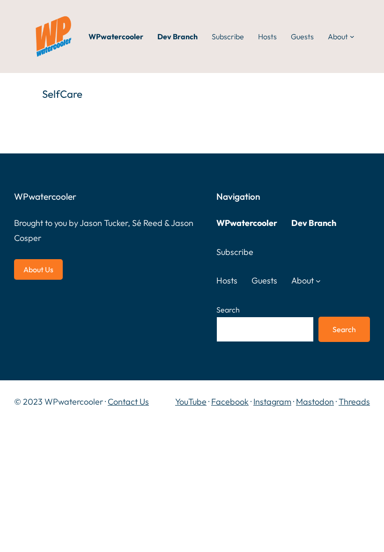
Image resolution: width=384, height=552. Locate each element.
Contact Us (128, 401)
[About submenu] (352, 36)
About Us (38, 269)
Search (228, 309)
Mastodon (315, 401)
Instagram (272, 401)
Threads (354, 401)
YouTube (191, 401)
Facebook (230, 401)
